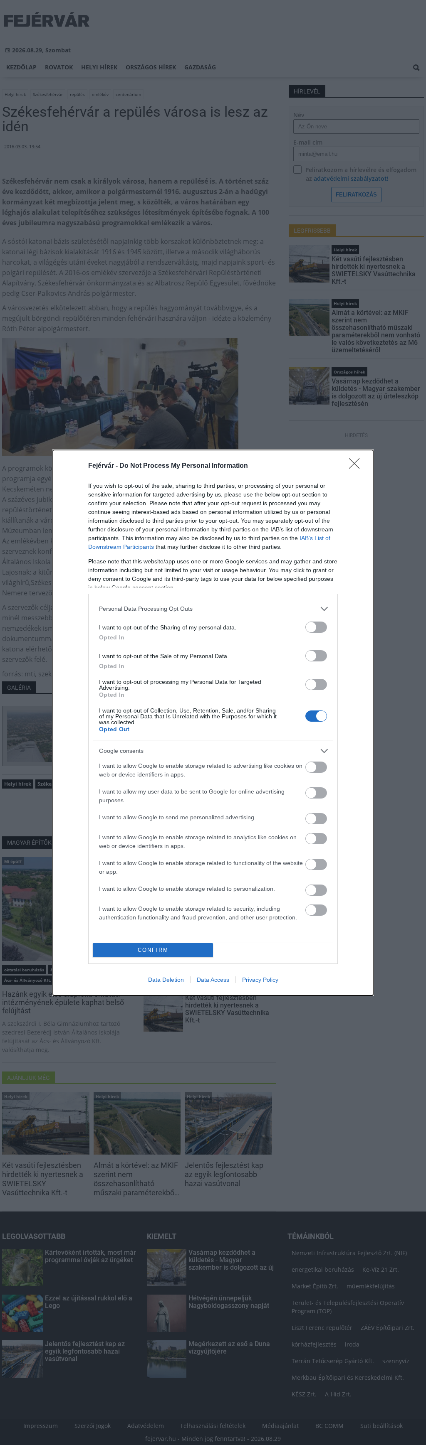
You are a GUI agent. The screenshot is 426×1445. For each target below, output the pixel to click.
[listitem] (213, 609)
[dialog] (213, 722)
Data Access (213, 979)
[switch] (316, 627)
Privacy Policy (260, 979)
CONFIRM (153, 950)
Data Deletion (166, 979)
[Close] (357, 466)
